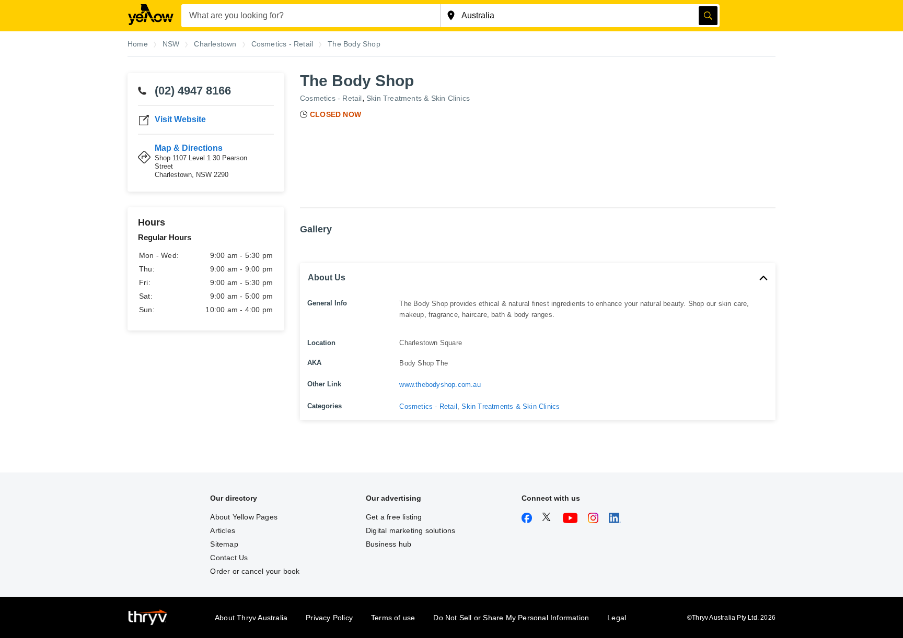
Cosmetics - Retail (331, 98)
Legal (616, 617)
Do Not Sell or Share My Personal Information (511, 617)
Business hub (388, 544)
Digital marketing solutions (410, 530)
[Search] (708, 15)
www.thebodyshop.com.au (439, 384)
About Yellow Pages (243, 517)
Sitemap (224, 544)
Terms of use (393, 617)
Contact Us (229, 557)
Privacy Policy (329, 617)
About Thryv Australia (251, 617)
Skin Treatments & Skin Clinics (418, 98)
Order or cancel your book (254, 571)
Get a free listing (394, 517)
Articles (222, 530)
